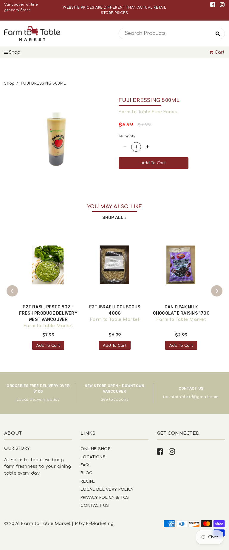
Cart (220, 52)
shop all (112, 217)
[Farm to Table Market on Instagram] (222, 4)
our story (17, 448)
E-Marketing (100, 523)
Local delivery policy (38, 399)
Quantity (127, 136)
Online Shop (95, 449)
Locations (93, 457)
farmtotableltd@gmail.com (191, 397)
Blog (86, 473)
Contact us (95, 505)
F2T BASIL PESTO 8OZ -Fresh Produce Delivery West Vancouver (48, 313)
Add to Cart (48, 346)
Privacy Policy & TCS (105, 497)
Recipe (88, 481)
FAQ (85, 465)
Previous (12, 290)
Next (216, 290)
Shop (14, 52)
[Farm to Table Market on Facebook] (213, 4)
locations (118, 399)
